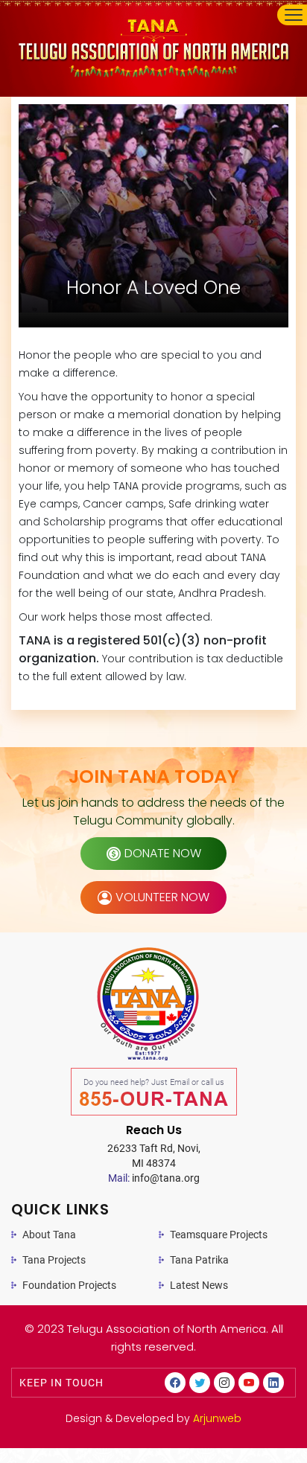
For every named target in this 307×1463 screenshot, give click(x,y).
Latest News (199, 1285)
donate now (162, 853)
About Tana (49, 1234)
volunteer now (162, 897)
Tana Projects (54, 1260)
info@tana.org (154, 1178)
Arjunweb (217, 1418)
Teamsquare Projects (219, 1234)
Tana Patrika (199, 1260)
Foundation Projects (69, 1285)
